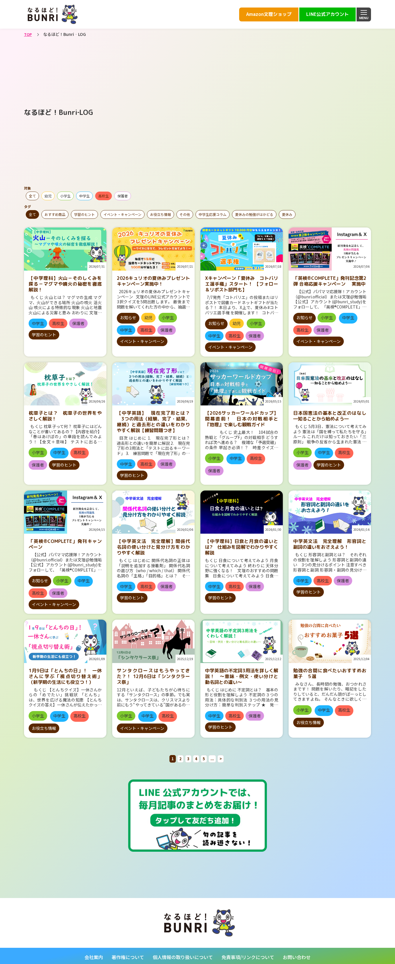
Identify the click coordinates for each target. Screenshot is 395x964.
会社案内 (93, 957)
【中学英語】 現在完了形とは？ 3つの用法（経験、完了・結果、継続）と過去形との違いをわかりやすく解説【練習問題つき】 (153, 422)
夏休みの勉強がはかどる (254, 214)
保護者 (122, 195)
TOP (28, 34)
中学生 (84, 195)
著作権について (128, 957)
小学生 (65, 195)
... (212, 758)
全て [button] (32, 195)
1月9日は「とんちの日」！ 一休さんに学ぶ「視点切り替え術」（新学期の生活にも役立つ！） (65, 676)
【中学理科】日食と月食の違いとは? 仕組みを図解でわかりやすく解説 (241, 547)
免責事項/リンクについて (248, 957)
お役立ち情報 (160, 214)
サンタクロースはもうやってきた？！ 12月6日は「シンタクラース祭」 (153, 676)
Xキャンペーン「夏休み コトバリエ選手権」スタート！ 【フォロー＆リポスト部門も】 (241, 284)
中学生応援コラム (212, 214)
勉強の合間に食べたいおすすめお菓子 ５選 (329, 673)
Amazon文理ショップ (268, 14)
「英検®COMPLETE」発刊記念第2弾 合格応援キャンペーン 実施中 (329, 281)
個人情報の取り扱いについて (183, 957)
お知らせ (128, 317)
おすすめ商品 (55, 214)
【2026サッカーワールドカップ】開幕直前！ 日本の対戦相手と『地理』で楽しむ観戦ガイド (241, 419)
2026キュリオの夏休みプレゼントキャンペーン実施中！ (153, 281)
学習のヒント (84, 214)
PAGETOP (357, 882)
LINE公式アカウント (327, 14)
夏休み (287, 214)
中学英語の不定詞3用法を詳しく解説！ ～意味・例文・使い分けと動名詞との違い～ (241, 676)
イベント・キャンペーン (122, 214)
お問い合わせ (297, 957)
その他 (185, 214)
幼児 (48, 195)
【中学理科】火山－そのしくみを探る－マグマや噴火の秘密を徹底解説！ (65, 284)
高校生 (103, 195)
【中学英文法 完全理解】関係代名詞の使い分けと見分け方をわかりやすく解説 (153, 547)
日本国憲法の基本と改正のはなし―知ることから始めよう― (329, 416)
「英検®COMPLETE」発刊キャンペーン (65, 544)
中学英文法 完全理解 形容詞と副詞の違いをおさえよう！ (329, 544)
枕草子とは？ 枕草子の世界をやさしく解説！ (65, 416)
